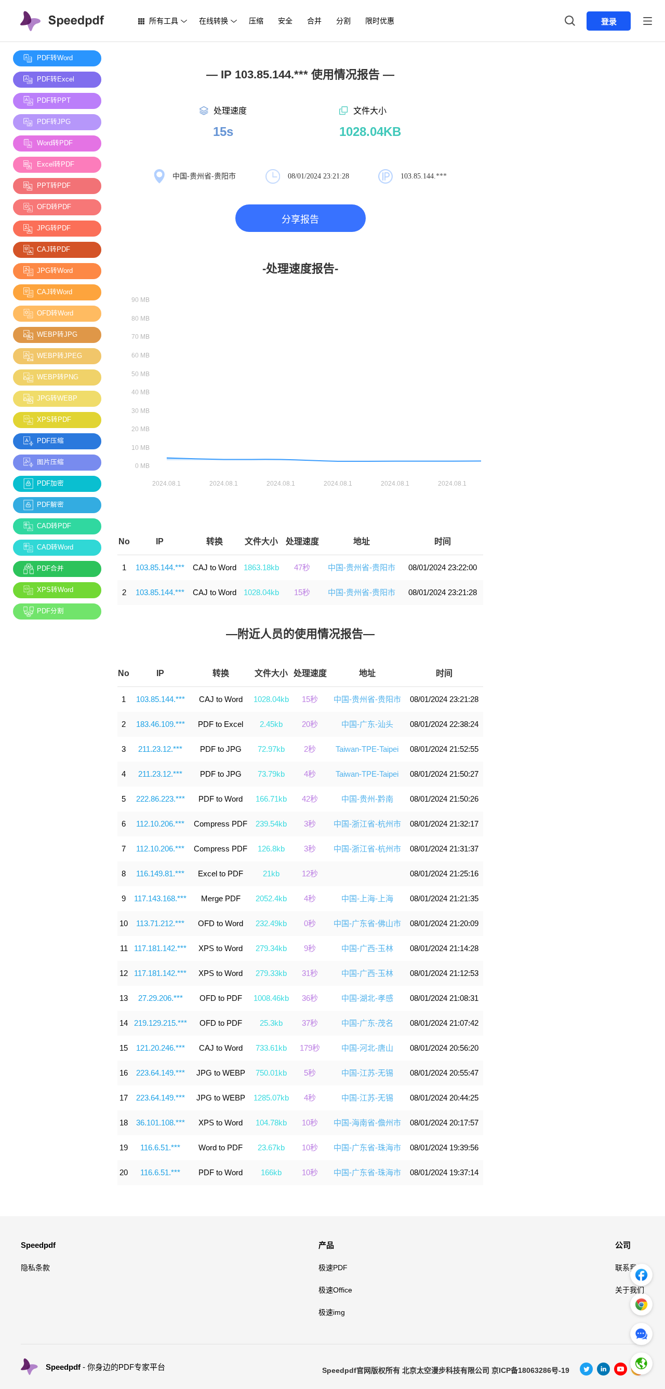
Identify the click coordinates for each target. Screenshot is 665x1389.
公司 (623, 1245)
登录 (609, 21)
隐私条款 (35, 1267)
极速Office (335, 1290)
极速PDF (333, 1267)
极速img (331, 1312)
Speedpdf (38, 1245)
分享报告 (300, 219)
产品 (326, 1245)
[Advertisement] (54, 783)
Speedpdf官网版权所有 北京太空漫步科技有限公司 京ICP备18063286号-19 (445, 1370)
